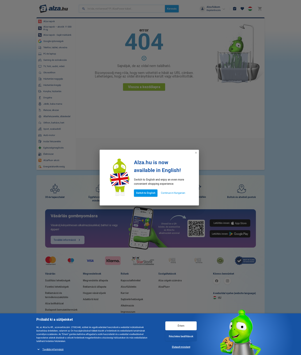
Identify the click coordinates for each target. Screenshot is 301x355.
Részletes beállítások (181, 336)
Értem (181, 325)
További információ (53, 349)
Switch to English (145, 193)
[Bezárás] (196, 153)
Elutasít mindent (181, 347)
